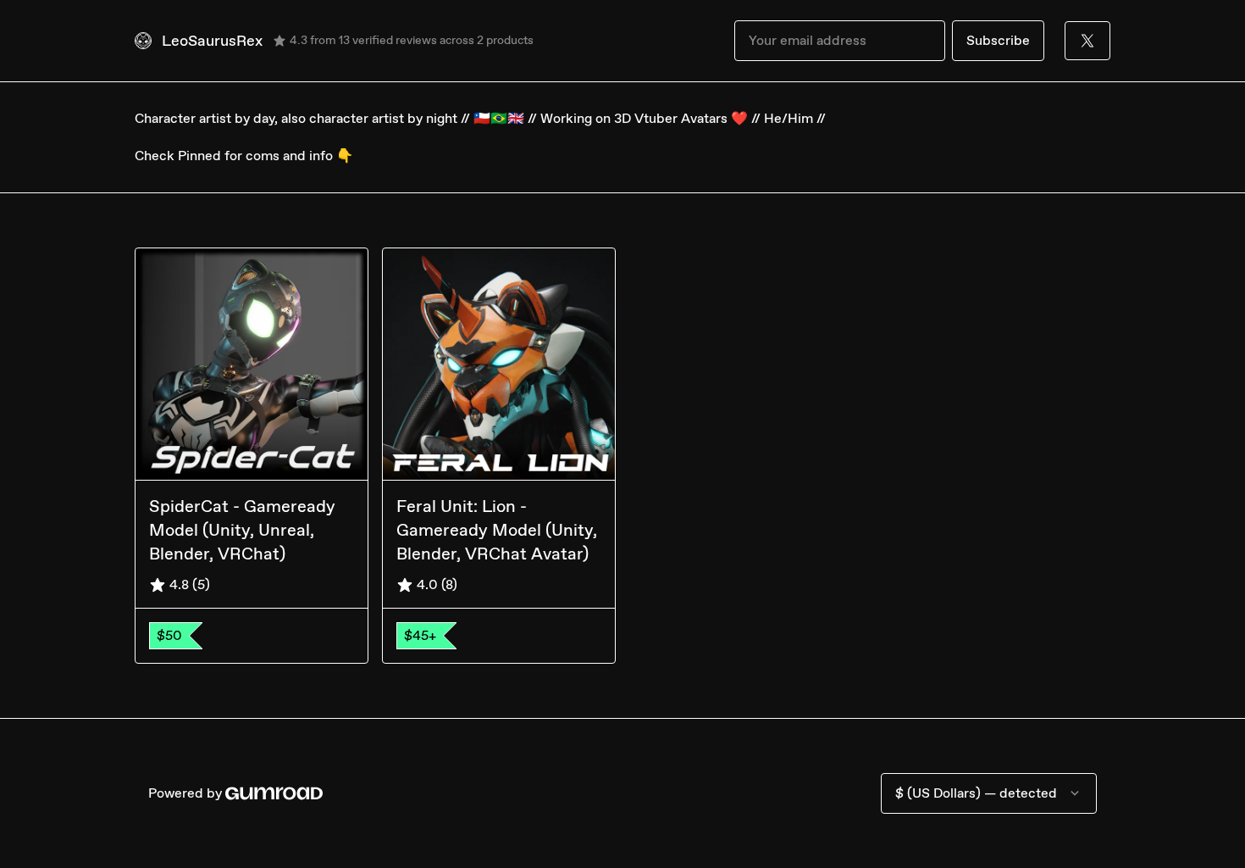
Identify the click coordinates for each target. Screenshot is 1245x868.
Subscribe (998, 40)
